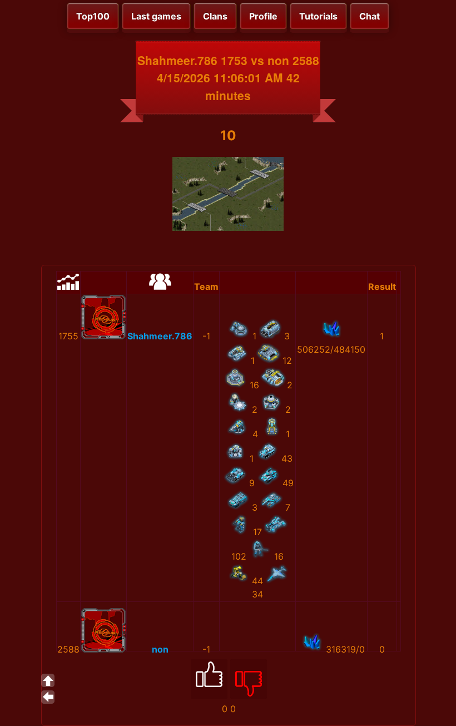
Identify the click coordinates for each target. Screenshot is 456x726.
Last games (156, 16)
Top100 (93, 16)
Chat (369, 16)
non (160, 649)
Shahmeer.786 (159, 336)
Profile (263, 16)
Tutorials (318, 16)
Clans (215, 16)
